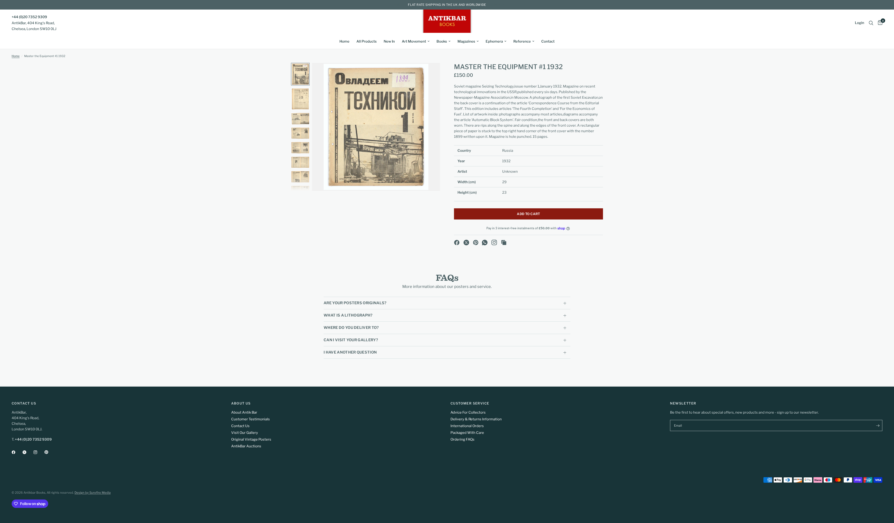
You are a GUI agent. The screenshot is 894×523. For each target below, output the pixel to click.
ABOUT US (241, 403)
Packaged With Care (467, 433)
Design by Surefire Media (92, 492)
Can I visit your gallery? (351, 340)
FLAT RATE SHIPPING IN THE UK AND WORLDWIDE (447, 5)
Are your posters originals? (355, 303)
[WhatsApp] (485, 242)
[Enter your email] (877, 425)
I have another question (350, 352)
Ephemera (494, 41)
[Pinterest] (476, 242)
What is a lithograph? (348, 315)
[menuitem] (344, 41)
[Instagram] (494, 242)
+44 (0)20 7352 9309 (29, 17)
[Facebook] (457, 242)
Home (344, 41)
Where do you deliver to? (351, 327)
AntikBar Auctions (246, 446)
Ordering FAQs (462, 439)
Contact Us (240, 426)
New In (389, 41)
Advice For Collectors (468, 412)
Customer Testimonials (250, 419)
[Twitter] (28, 452)
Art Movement (414, 41)
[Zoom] (430, 72)
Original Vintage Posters (251, 439)
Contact (548, 41)
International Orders (467, 426)
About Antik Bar (244, 412)
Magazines (466, 41)
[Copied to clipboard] (504, 242)
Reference (522, 41)
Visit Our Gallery (244, 433)
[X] (466, 242)
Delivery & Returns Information (476, 419)
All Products (366, 41)
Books (442, 41)
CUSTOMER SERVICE (469, 403)
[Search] (871, 23)
